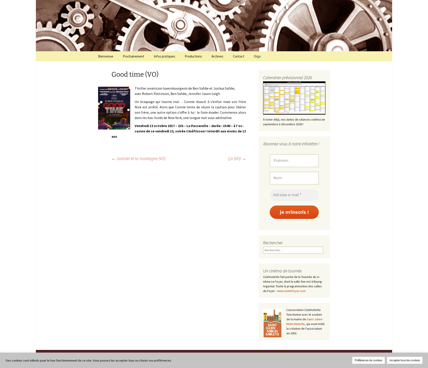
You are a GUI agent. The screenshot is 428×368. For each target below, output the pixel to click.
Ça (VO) (237, 158)
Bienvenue (105, 56)
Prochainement (133, 56)
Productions (193, 56)
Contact (238, 56)
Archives (217, 56)
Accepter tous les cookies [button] (405, 360)
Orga (257, 56)
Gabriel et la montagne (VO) (138, 158)
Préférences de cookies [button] (368, 360)
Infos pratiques (164, 56)
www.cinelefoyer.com (291, 291)
